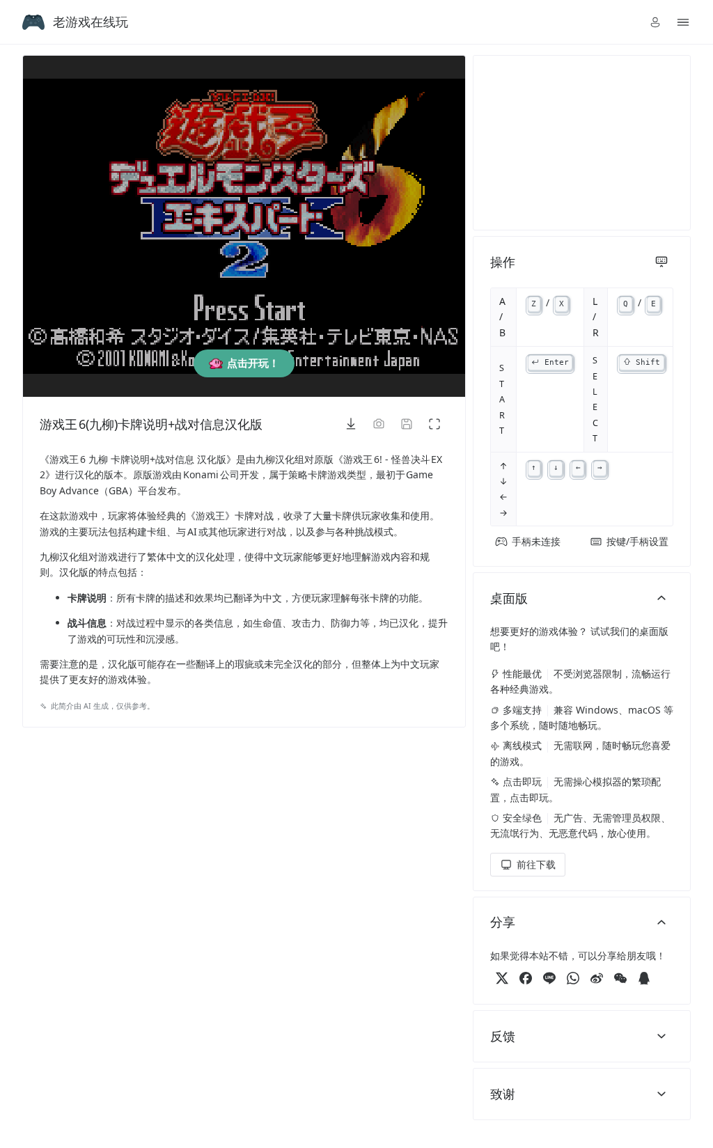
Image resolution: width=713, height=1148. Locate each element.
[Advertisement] (581, 143)
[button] (655, 22)
